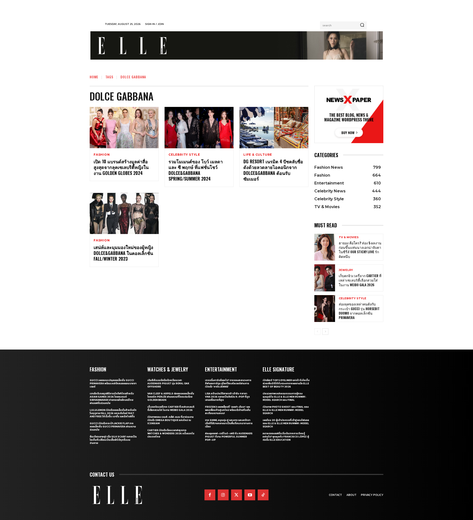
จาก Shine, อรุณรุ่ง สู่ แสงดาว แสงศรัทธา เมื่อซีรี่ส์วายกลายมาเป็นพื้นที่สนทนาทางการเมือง (229, 423)
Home (94, 76)
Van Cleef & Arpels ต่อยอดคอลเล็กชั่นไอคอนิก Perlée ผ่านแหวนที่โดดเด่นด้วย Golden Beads (170, 397)
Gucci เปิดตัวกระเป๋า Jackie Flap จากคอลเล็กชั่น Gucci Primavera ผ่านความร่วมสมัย (113, 426)
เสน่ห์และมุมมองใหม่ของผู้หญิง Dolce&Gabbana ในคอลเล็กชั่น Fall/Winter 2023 (123, 253)
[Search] (362, 25)
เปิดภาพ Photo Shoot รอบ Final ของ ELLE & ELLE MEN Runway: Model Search (286, 410)
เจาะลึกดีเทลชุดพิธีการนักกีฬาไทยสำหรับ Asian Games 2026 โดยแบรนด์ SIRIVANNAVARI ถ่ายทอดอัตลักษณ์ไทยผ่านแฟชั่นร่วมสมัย (112, 398)
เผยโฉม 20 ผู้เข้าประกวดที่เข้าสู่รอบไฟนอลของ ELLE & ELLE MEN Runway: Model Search (286, 423)
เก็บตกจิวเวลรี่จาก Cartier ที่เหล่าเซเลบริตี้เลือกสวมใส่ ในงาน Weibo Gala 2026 (360, 280)
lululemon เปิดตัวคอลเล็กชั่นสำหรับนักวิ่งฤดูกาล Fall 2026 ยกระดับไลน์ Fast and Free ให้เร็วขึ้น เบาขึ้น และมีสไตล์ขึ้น (113, 413)
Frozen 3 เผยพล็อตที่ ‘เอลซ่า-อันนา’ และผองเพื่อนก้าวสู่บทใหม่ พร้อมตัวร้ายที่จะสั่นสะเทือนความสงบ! (228, 410)
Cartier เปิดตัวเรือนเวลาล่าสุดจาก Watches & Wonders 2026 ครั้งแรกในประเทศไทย (170, 433)
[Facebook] (209, 494)
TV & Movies (349, 237)
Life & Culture (257, 154)
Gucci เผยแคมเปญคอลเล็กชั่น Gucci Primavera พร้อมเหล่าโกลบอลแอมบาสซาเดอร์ (113, 383)
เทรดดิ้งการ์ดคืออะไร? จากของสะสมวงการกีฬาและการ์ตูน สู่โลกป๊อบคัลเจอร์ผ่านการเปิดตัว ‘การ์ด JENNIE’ (228, 383)
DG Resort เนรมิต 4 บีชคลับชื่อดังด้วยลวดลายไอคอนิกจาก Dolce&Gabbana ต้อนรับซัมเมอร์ (273, 170)
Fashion (102, 154)
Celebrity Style (184, 154)
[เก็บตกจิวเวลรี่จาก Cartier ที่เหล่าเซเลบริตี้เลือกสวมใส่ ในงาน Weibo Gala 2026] (324, 277)
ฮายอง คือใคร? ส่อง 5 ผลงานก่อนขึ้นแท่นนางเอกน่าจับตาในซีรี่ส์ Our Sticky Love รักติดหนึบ (360, 249)
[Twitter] (236, 494)
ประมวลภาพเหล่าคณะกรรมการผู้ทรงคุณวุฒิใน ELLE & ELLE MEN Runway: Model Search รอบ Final (284, 397)
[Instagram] (223, 494)
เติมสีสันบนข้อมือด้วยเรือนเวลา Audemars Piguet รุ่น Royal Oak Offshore (168, 383)
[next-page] (325, 331)
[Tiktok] (263, 494)
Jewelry (346, 270)
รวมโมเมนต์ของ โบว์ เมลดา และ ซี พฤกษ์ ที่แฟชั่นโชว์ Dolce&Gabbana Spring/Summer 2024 (196, 170)
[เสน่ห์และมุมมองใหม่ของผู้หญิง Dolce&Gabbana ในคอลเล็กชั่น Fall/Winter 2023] (124, 213)
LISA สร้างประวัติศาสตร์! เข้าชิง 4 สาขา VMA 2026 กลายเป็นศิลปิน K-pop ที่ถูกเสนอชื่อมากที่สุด (227, 397)
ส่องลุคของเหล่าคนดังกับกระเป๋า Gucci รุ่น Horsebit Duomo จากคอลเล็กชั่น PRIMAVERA (359, 310)
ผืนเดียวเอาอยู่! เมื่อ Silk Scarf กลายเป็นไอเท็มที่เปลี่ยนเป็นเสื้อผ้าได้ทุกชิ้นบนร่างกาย (113, 440)
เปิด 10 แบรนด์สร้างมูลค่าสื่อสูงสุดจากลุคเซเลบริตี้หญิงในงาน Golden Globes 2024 (121, 167)
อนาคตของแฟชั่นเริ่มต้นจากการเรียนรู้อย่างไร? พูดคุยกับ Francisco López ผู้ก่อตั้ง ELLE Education (286, 437)
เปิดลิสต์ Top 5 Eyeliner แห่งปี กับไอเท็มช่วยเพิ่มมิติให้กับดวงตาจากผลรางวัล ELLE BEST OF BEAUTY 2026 (286, 383)
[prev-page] (317, 331)
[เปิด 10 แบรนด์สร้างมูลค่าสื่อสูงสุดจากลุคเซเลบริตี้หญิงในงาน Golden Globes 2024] (124, 127)
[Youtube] (249, 494)
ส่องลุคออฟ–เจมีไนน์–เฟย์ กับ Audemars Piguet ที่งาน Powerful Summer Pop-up (229, 437)
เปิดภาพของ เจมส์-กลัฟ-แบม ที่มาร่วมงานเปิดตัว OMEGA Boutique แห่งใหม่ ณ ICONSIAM (170, 420)
